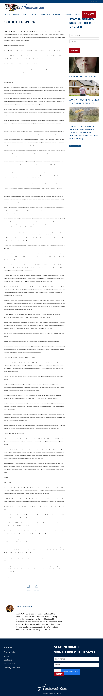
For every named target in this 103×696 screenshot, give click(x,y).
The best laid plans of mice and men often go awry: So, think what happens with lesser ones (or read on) (83, 132)
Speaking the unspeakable (84, 77)
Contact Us (8, 660)
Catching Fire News (12, 668)
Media (6, 656)
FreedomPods (9, 664)
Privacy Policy (10, 652)
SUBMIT (74, 50)
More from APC (74, 146)
